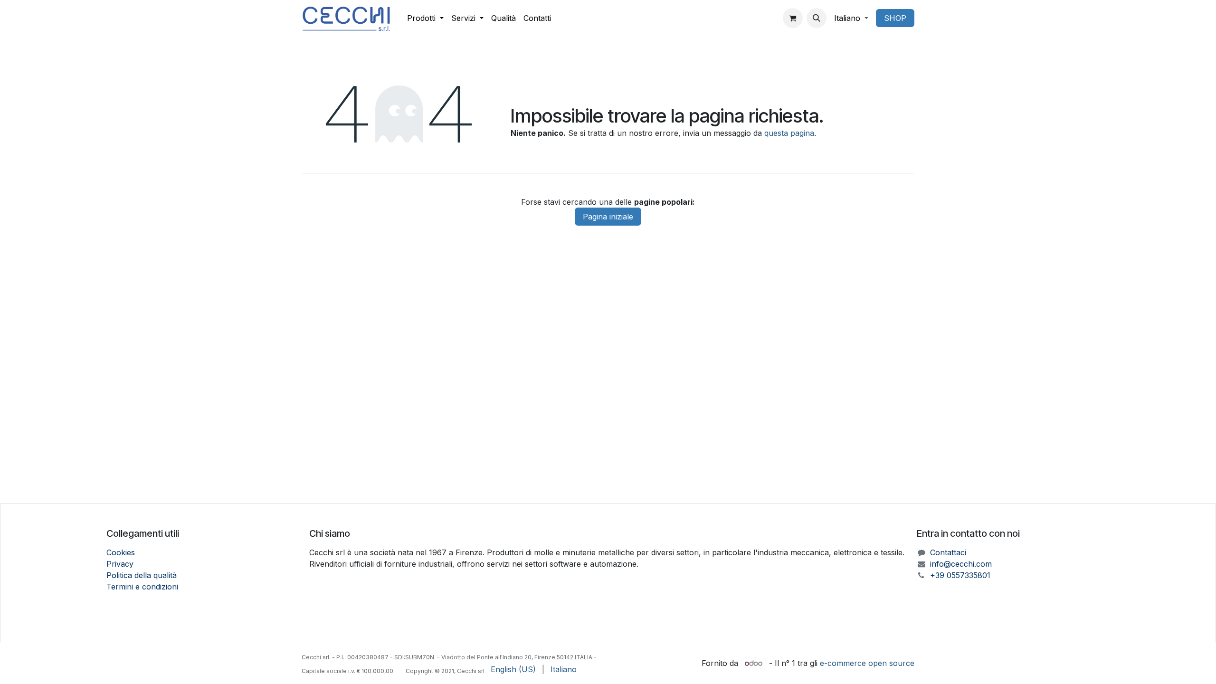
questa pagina (789, 133)
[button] (816, 18)
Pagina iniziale (608, 216)
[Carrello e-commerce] (793, 18)
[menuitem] (425, 18)
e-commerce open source (867, 663)
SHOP (895, 18)
